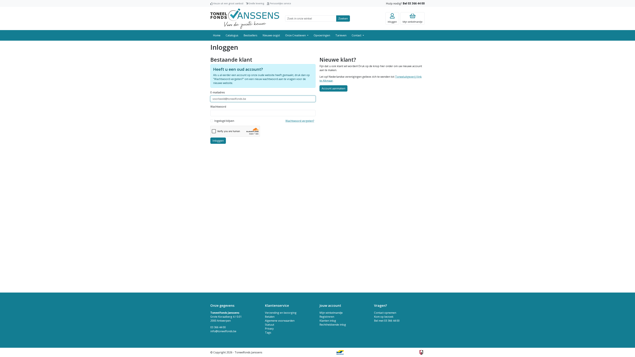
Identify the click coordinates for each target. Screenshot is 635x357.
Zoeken (343, 18)
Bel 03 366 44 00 (414, 3)
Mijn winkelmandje (331, 313)
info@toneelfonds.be (223, 331)
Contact (357, 35)
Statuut (269, 324)
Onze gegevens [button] (222, 305)
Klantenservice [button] (277, 305)
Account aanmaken (333, 88)
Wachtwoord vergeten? (299, 121)
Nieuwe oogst (271, 35)
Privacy (269, 328)
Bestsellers (250, 35)
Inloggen (218, 140)
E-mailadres (217, 92)
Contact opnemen (385, 313)
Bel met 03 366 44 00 (387, 320)
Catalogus (232, 35)
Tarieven (340, 35)
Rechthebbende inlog (332, 324)
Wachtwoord (218, 106)
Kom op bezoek (383, 316)
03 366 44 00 (218, 327)
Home (216, 35)
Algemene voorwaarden (280, 320)
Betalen (270, 316)
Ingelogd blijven (224, 121)
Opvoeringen (322, 35)
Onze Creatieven (295, 35)
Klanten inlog (327, 320)
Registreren (326, 316)
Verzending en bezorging (280, 313)
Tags (268, 332)
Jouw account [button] (330, 305)
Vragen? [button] (380, 305)
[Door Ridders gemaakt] (421, 352)
